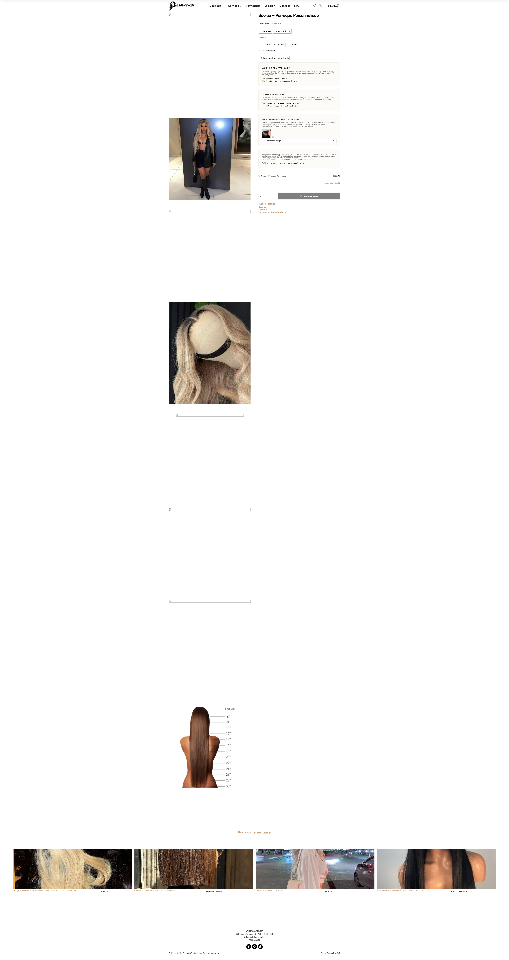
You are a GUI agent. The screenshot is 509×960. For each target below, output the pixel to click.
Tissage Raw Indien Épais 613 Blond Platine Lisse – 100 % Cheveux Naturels (44, 890)
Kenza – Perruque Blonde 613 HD (269, 890)
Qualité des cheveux (267, 50)
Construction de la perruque (270, 24)
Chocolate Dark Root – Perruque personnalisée (154, 890)
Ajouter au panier (311, 196)
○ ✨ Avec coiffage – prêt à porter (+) (281, 103)
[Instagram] (254, 946)
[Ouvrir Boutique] (223, 6)
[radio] (265, 31)
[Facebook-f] (248, 946)
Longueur (262, 37)
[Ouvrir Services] (241, 6)
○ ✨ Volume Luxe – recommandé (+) (281, 81)
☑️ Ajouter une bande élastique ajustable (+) (284, 163)
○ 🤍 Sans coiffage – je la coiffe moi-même (281, 106)
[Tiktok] (260, 946)
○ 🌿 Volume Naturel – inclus (275, 78)
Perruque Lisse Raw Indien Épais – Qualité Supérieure (400, 890)
